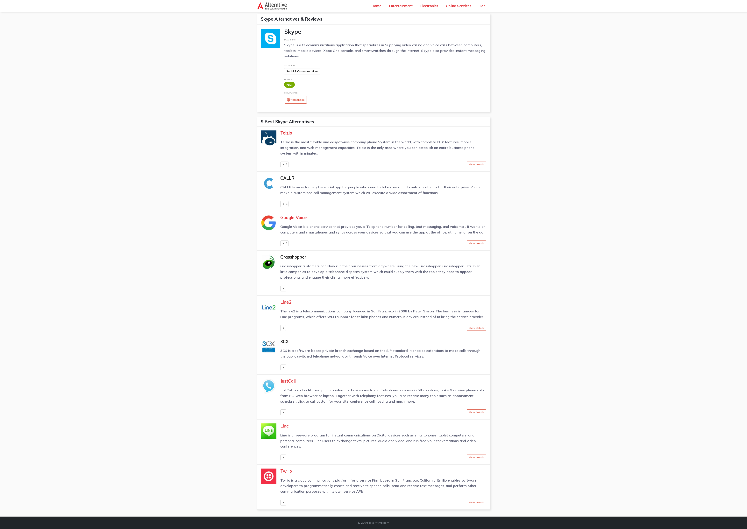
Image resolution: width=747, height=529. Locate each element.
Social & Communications (302, 71)
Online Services (458, 5)
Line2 (285, 302)
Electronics (429, 5)
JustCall (288, 381)
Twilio (286, 471)
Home (376, 5)
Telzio (286, 133)
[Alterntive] (273, 6)
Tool (482, 5)
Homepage (298, 99)
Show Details (476, 164)
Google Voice (293, 217)
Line (284, 426)
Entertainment (401, 5)
